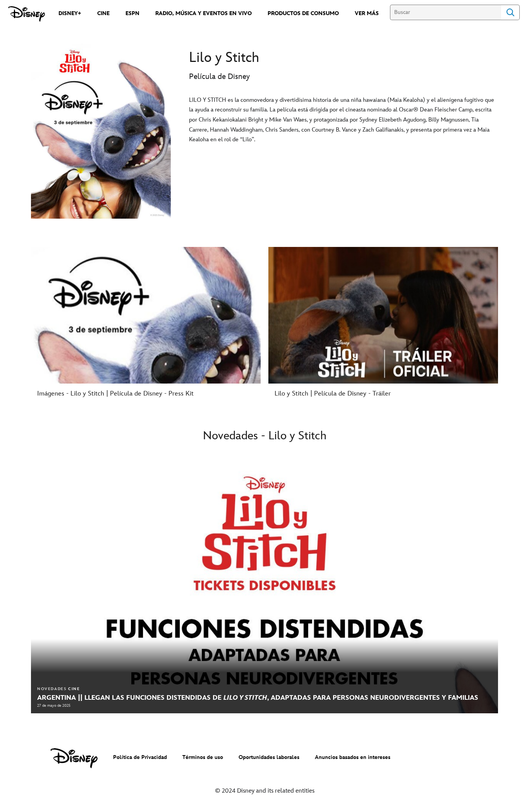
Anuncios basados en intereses (352, 757)
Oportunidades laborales (269, 757)
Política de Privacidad (140, 757)
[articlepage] (264, 581)
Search (510, 12)
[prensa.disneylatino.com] (26, 14)
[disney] (74, 758)
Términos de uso (202, 757)
